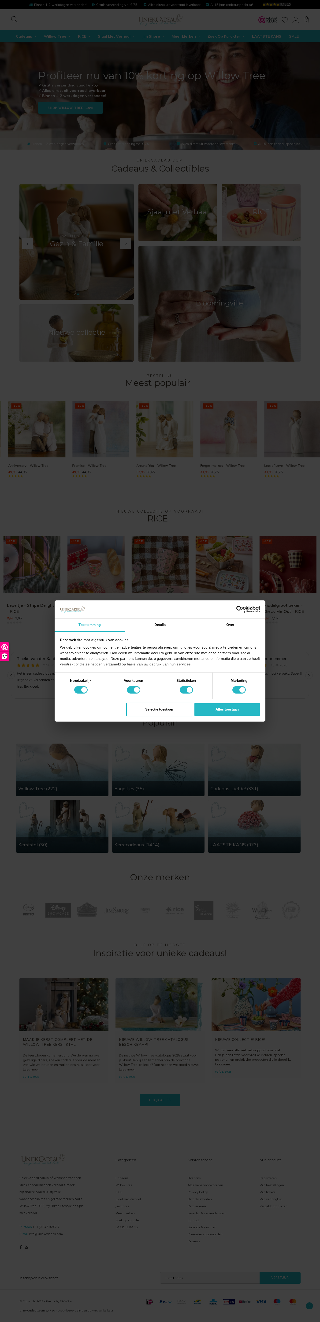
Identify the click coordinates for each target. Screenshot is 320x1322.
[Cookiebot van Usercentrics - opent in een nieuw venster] (239, 609)
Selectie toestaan (159, 709)
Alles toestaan (227, 709)
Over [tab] (230, 625)
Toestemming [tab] (89, 625)
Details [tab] (160, 625)
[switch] (133, 690)
